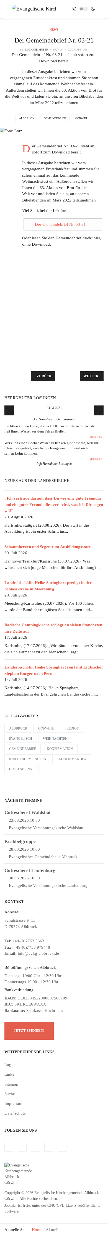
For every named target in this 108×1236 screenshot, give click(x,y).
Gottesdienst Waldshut (27, 812)
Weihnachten (55, 739)
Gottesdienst (21, 769)
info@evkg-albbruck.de (38, 953)
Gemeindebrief (55, 118)
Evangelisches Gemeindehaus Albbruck (43, 857)
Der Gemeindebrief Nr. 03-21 (60, 224)
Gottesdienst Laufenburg (29, 870)
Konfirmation (60, 749)
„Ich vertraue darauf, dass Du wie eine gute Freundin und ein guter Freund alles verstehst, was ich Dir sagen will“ (53, 504)
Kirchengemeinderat (28, 759)
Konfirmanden (72, 759)
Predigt (72, 728)
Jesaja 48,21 (97, 436)
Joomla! (10, 1205)
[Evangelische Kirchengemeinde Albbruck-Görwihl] (34, 9)
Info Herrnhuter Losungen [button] (54, 464)
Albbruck (26, 118)
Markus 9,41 (96, 458)
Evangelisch (20, 739)
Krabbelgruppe (20, 841)
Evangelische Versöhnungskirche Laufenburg (48, 885)
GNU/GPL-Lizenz (61, 1205)
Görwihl (81, 118)
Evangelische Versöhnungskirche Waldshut (46, 828)
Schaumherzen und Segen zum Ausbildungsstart (47, 547)
